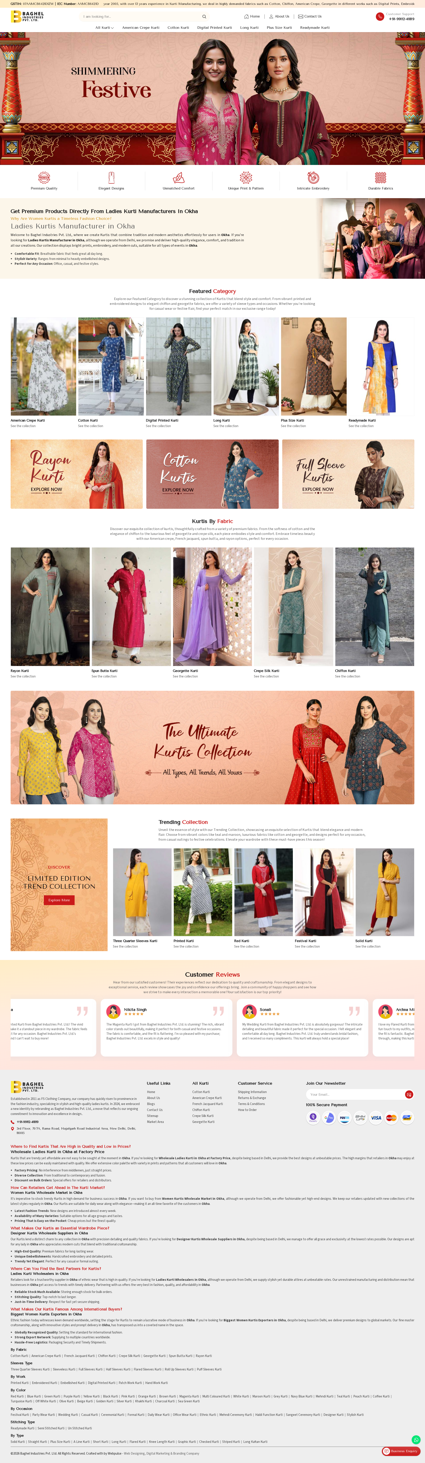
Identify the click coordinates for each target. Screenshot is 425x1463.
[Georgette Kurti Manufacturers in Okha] (212, 606)
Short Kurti (100, 1442)
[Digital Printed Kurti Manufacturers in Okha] (179, 366)
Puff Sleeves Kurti (209, 1369)
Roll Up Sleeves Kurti (179, 1369)
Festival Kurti (305, 941)
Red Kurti (241, 941)
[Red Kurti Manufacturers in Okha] (263, 892)
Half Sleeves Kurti (118, 1369)
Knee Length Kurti (162, 1442)
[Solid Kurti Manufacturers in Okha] (384, 892)
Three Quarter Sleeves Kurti (135, 941)
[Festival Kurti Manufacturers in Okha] (324, 892)
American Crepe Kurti (140, 27)
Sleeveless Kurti (64, 1369)
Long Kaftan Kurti (255, 1442)
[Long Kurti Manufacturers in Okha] (246, 366)
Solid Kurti (364, 941)
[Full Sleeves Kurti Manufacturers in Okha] (348, 474)
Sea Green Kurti (189, 1401)
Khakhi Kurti (143, 1401)
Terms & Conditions (251, 1104)
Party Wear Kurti (43, 1415)
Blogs (151, 1104)
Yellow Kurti (91, 1396)
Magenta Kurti (189, 1396)
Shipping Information (252, 1092)
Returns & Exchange (252, 1098)
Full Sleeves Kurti (90, 1369)
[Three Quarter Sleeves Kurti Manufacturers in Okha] (142, 892)
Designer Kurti (333, 1415)
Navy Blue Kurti (301, 1396)
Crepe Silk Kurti (266, 671)
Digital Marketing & (159, 1453)
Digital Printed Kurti (214, 27)
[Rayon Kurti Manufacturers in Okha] (77, 474)
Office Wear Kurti (184, 1415)
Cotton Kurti (178, 27)
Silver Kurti (124, 1401)
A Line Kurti (81, 1442)
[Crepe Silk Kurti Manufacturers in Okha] (293, 606)
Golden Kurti (104, 1401)
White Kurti (241, 1396)
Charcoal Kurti (165, 1401)
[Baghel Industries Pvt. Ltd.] (27, 16)
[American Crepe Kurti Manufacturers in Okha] (43, 366)
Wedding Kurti (68, 1415)
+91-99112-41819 (401, 19)
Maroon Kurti (261, 1396)
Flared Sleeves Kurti (147, 1369)
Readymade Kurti (315, 27)
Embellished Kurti (72, 1383)
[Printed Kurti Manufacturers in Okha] (203, 892)
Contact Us (313, 16)
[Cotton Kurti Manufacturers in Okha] (111, 366)
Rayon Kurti (20, 671)
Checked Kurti (209, 1442)
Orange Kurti (147, 1396)
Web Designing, (135, 1453)
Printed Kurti (184, 941)
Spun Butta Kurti (105, 671)
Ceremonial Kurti (112, 1415)
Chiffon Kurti (345, 671)
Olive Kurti (66, 1401)
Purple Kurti (72, 1396)
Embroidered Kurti (44, 1383)
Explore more (59, 900)
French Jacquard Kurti (207, 1104)
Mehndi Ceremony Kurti (235, 1415)
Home (255, 16)
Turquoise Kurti (21, 1401)
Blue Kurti (34, 1396)
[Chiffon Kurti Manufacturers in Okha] (374, 606)
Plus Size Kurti (279, 27)
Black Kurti (110, 1396)
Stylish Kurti (355, 1415)
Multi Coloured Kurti (216, 1396)
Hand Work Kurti (156, 1383)
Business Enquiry (403, 1451)
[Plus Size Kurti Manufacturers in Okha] (314, 366)
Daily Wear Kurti (159, 1415)
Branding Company (186, 1453)
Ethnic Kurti (208, 1415)
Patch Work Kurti (130, 1383)
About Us (282, 16)
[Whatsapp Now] (416, 1439)
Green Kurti (52, 1396)
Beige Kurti (85, 1401)
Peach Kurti (361, 1396)
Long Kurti (249, 27)
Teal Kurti (343, 1396)
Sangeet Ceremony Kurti (303, 1415)
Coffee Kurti (381, 1396)
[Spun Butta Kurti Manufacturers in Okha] (131, 606)
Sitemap (152, 1116)
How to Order (247, 1110)
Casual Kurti (89, 1415)
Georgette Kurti (185, 671)
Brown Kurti (167, 1396)
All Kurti (102, 27)
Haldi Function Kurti (269, 1415)
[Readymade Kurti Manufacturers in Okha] (381, 366)
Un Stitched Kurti (80, 1428)
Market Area (155, 1122)
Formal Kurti (136, 1415)
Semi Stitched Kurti (51, 1428)
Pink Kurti (128, 1396)
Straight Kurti (37, 1442)
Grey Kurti (281, 1396)
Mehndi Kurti (324, 1396)
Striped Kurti (231, 1442)
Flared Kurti (137, 1442)
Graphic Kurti (187, 1442)
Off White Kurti (45, 1401)
